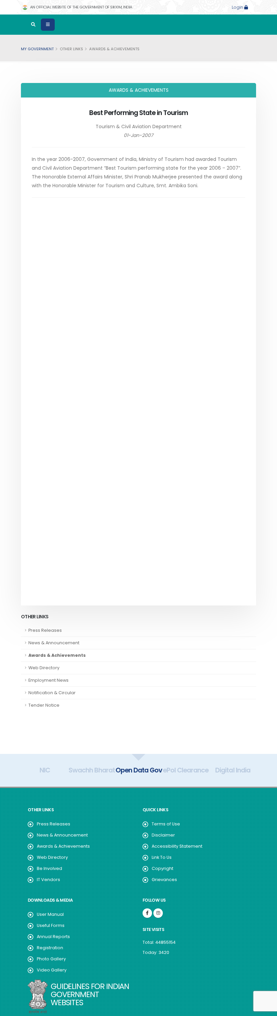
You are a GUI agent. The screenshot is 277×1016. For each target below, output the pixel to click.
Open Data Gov (139, 770)
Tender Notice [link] (43, 705)
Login (238, 7)
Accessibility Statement (177, 846)
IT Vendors (48, 879)
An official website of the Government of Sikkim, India (80, 7)
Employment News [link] (48, 680)
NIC (45, 770)
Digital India (232, 770)
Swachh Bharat (92, 770)
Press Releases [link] (45, 630)
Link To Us (162, 857)
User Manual (50, 914)
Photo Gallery (51, 959)
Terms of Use (166, 824)
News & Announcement (62, 835)
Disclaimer (163, 835)
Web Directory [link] (43, 668)
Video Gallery (52, 970)
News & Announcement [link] (53, 643)
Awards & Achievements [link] (57, 655)
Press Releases (53, 824)
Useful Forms (51, 925)
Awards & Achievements (63, 846)
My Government (37, 49)
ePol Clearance (185, 770)
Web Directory (52, 857)
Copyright (162, 868)
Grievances (164, 879)
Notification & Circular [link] (52, 693)
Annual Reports (53, 936)
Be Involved (49, 868)
